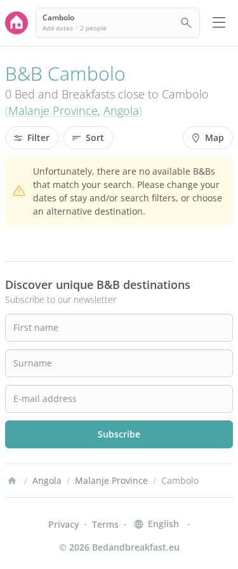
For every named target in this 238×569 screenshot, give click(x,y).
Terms (105, 524)
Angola (121, 110)
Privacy (63, 524)
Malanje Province (53, 110)
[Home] (12, 480)
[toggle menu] (219, 22)
